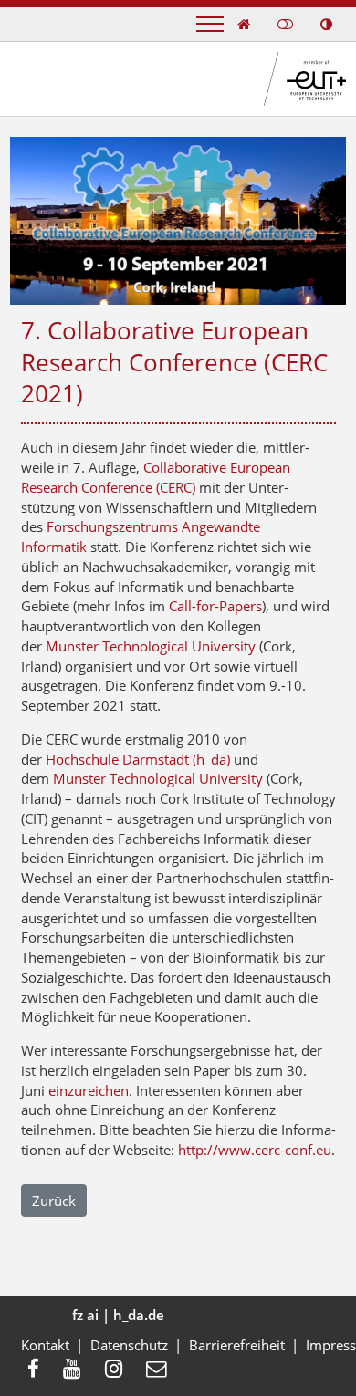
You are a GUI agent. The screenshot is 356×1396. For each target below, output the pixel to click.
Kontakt (45, 1345)
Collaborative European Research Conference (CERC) (155, 477)
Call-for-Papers (215, 606)
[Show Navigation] (210, 24)
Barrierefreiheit (237, 1345)
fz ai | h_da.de (118, 1315)
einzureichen (88, 1090)
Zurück (54, 1201)
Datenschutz (129, 1345)
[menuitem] (39, 1370)
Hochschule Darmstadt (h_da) (138, 759)
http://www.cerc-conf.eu (254, 1150)
